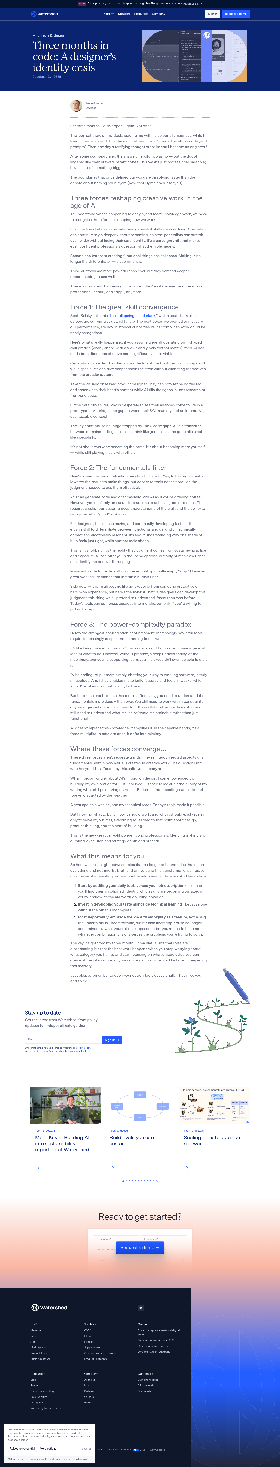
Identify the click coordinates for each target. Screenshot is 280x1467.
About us (89, 1379)
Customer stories (148, 1379)
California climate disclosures (101, 1353)
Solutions (124, 14)
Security (126, 1449)
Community (144, 1391)
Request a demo (236, 14)
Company (158, 14)
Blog (33, 1379)
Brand (87, 1402)
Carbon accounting (42, 1391)
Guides (142, 1324)
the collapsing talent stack (132, 316)
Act (32, 1341)
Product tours (38, 1353)
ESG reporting (39, 1396)
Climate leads (146, 1385)
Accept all (86, 1448)
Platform (108, 14)
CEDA (87, 1336)
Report (34, 1336)
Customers (145, 1374)
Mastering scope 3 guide (153, 1345)
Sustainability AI (40, 1358)
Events (34, 1385)
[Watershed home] (52, 1307)
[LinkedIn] (141, 1308)
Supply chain (92, 1347)
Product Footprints (95, 1358)
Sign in (212, 14)
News (87, 1385)
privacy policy (83, 1048)
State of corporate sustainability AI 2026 (159, 1332)
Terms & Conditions (107, 1449)
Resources (141, 14)
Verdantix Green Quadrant (154, 1351)
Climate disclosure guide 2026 (156, 1340)
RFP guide (36, 1402)
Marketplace (38, 1347)
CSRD (87, 1330)
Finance (89, 1341)
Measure (35, 1330)
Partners (89, 1391)
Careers (89, 1396)
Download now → (192, 3)
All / (37, 36)
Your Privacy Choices (152, 1449)
